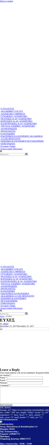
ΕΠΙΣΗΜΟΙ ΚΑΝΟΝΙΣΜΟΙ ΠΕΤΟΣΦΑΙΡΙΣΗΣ (22, 141)
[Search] (26, 154)
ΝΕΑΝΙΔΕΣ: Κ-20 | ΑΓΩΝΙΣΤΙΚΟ (16, 119)
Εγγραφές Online (8, 146)
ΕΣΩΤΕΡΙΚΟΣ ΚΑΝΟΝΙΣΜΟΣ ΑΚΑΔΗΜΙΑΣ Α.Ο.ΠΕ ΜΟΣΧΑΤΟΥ (22, 137)
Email (3, 380)
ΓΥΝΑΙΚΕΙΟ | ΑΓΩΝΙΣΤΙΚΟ (14, 116)
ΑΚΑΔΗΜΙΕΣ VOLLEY (12, 111)
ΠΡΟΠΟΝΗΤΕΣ (8, 131)
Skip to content (6, 1)
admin (5, 324)
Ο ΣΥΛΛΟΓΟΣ (7, 108)
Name (3, 378)
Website (3, 383)
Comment (5, 385)
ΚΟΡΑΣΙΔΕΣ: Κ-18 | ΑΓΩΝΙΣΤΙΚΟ (16, 121)
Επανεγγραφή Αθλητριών (12, 149)
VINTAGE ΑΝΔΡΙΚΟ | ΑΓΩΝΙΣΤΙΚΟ (18, 126)
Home (2, 316)
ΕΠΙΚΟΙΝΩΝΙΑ (8, 144)
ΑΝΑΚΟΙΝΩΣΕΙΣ (9, 128)
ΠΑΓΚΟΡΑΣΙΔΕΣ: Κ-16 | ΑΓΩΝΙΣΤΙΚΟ (19, 123)
